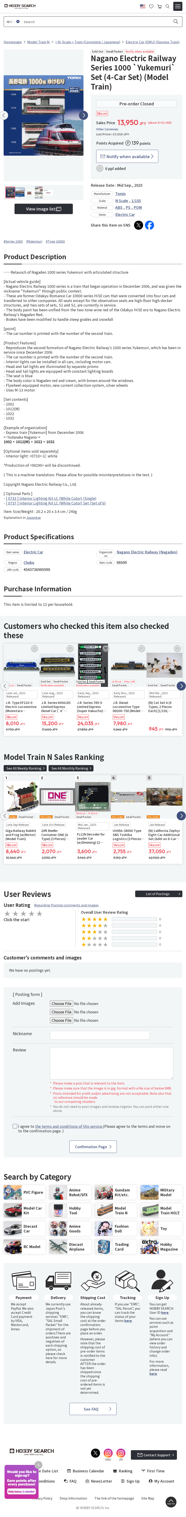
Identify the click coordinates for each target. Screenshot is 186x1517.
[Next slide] (83, 115)
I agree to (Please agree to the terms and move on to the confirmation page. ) (94, 1128)
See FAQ (91, 1409)
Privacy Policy (42, 1498)
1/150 (136, 200)
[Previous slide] (4, 686)
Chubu (29, 562)
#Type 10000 (55, 241)
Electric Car (125, 214)
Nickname (22, 1033)
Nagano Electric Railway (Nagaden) (147, 552)
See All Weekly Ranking (24, 768)
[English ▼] (142, 5)
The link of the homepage (114, 1498)
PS (128, 207)
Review (19, 1050)
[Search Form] (167, 6)
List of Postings (158, 893)
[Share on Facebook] (149, 225)
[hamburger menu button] (177, 6)
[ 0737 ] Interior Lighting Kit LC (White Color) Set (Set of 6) (56, 503)
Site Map (147, 1498)
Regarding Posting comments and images (66, 905)
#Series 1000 (13, 241)
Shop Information (73, 1498)
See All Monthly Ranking (69, 768)
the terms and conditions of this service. (69, 1126)
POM (138, 207)
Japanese (33, 517)
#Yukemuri (34, 241)
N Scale (121, 200)
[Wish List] (151, 6)
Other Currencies (107, 129)
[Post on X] (138, 225)
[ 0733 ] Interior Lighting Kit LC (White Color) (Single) (51, 498)
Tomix (120, 193)
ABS (118, 207)
